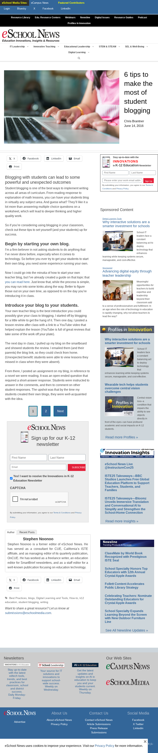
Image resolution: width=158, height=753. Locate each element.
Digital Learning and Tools (52, 598)
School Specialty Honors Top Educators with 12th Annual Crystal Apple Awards (126, 572)
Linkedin (138, 728)
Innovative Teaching (44, 46)
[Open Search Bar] (79, 58)
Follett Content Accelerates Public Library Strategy (124, 585)
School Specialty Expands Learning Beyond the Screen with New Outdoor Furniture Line (126, 616)
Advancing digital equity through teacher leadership (127, 273)
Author (10, 532)
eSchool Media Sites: (14, 2)
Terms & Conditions (62, 513)
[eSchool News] (31, 35)
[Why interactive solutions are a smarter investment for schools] (118, 249)
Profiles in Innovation (79, 23)
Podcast (142, 17)
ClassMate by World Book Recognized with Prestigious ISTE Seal (126, 557)
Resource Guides (123, 17)
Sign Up (148, 181)
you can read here (17, 282)
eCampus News (40, 2)
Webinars (70, 17)
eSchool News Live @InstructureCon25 (119, 465)
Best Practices (18, 598)
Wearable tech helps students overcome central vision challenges (126, 388)
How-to (73, 598)
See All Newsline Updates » (126, 630)
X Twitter (138, 724)
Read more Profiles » (121, 437)
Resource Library (20, 17)
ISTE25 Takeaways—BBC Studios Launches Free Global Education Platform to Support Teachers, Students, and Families (127, 483)
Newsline (85, 17)
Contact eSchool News (99, 719)
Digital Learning (77, 52)
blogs (31, 598)
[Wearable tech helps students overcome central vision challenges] (119, 414)
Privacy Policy (122, 189)
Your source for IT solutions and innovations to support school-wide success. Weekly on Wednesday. (51, 680)
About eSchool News (59, 719)
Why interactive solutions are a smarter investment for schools (126, 224)
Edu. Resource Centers (48, 17)
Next (60, 411)
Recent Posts (27, 532)
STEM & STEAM (107, 46)
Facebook (138, 719)
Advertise (19, 721)
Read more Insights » (121, 521)
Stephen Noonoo (38, 539)
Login (7, 8)
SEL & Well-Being (134, 46)
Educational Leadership (77, 46)
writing (44, 602)
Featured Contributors (71, 2)
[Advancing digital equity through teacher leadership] (118, 298)
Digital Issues (102, 17)
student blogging (28, 602)
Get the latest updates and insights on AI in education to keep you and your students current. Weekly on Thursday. (85, 681)
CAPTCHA (18, 488)
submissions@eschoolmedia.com (28, 613)
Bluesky (21, 8)
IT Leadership (17, 46)
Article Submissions (99, 724)
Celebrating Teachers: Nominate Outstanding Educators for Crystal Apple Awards (128, 599)
